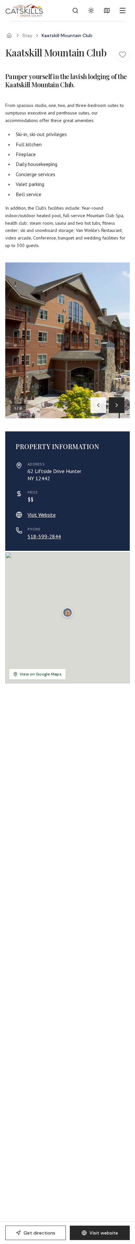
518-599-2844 (44, 536)
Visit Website (42, 514)
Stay (27, 35)
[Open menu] (122, 10)
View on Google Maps (41, 674)
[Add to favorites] (122, 54)
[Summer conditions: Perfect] (91, 10)
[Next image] (117, 405)
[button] (67, 612)
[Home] (9, 35)
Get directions (39, 1233)
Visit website (103, 1233)
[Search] (75, 10)
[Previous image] (98, 405)
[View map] (107, 10)
